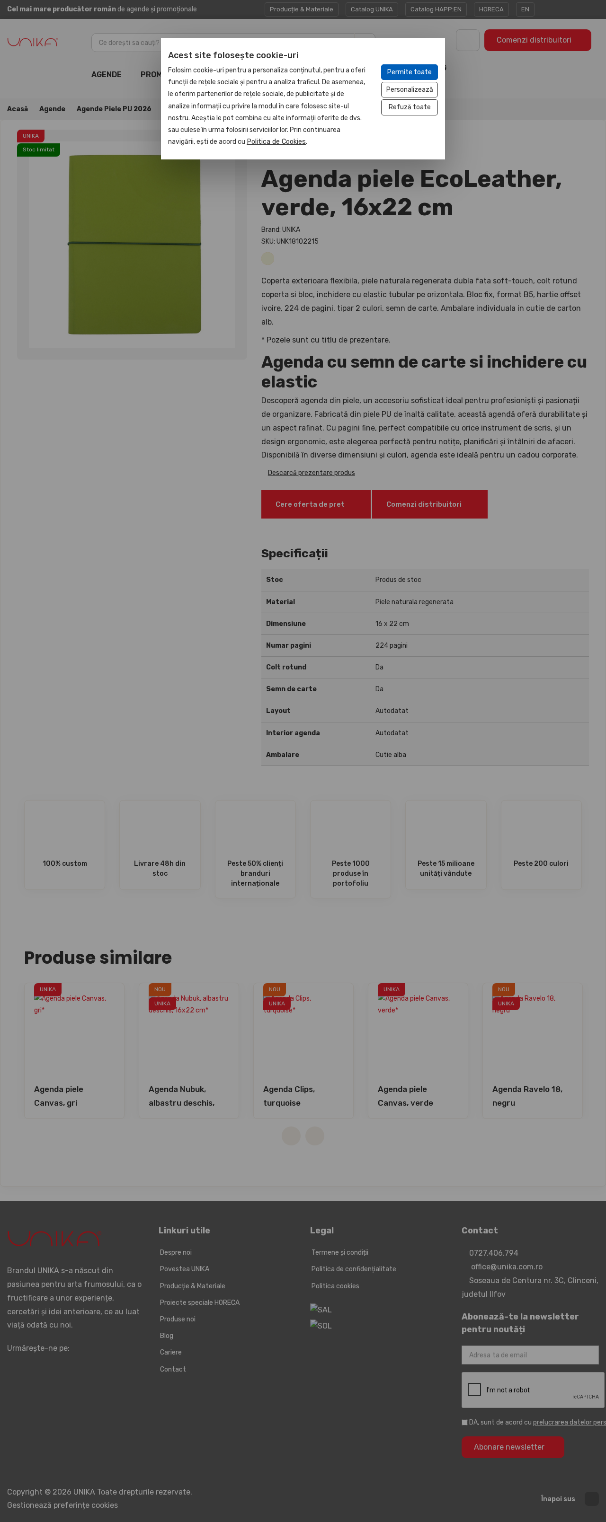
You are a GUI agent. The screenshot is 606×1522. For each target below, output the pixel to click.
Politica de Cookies (276, 142)
